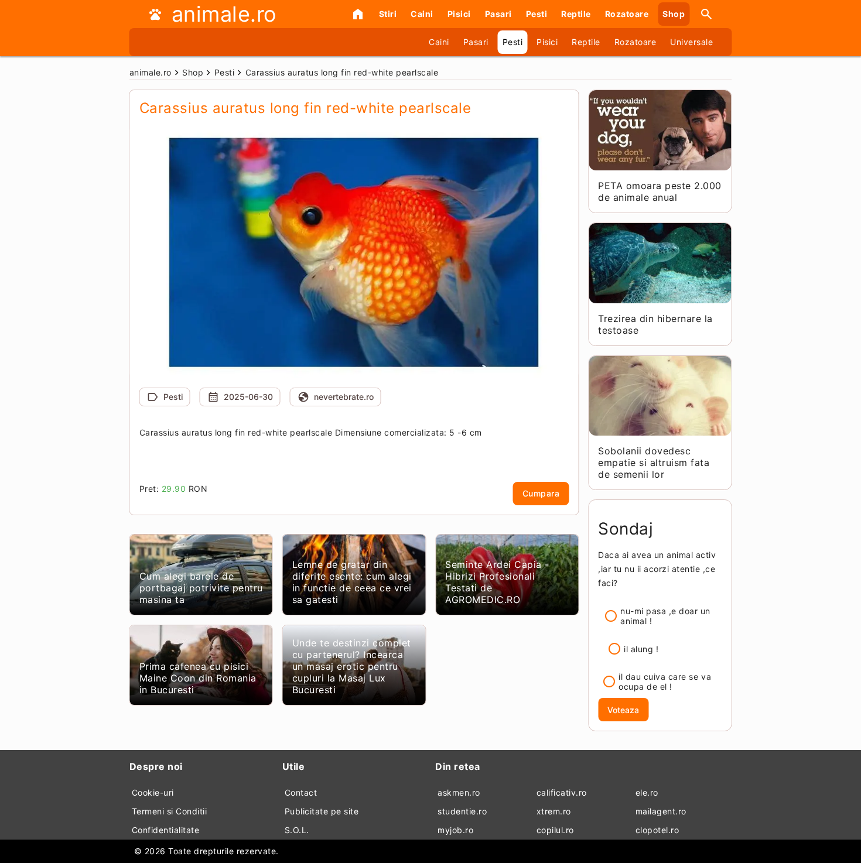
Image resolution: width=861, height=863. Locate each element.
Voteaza (623, 710)
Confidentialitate (166, 830)
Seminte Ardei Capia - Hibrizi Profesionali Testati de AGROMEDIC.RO (497, 582)
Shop (673, 14)
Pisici (459, 14)
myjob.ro (455, 830)
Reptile (576, 14)
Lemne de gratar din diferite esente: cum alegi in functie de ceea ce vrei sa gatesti (352, 582)
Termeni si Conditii (169, 811)
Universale (691, 42)
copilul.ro (555, 830)
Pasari (498, 14)
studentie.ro (462, 811)
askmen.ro (459, 792)
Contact (301, 792)
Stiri (388, 14)
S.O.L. (297, 830)
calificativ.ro (562, 792)
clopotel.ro (657, 830)
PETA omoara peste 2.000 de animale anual (660, 191)
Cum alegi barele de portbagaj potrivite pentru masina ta (201, 587)
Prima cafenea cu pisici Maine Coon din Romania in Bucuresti (198, 678)
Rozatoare (627, 14)
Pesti (537, 14)
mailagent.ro (661, 811)
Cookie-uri (153, 792)
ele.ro (647, 792)
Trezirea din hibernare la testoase (655, 324)
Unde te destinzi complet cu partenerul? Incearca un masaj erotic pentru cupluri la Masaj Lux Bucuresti (351, 666)
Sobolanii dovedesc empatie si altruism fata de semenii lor (653, 462)
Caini (422, 14)
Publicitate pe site (322, 811)
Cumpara (541, 493)
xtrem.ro (554, 811)
